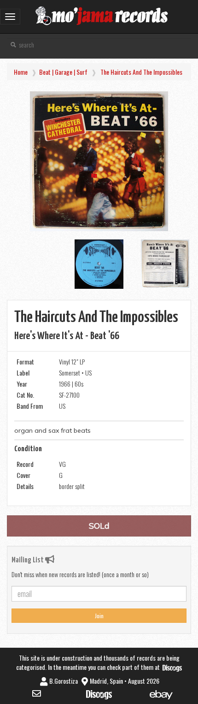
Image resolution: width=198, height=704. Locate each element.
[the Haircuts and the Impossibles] (99, 161)
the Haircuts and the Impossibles (141, 72)
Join (99, 616)
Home (21, 72)
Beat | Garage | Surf (63, 72)
